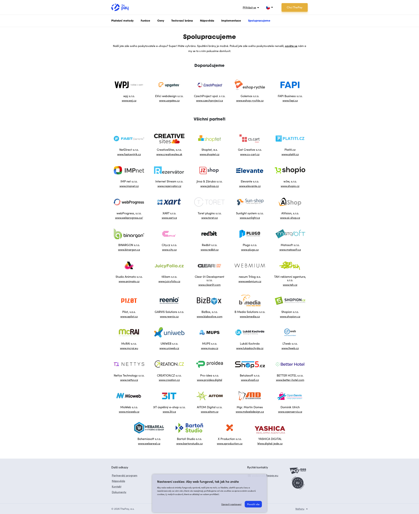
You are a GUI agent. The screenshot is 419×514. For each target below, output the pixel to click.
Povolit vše (253, 504)
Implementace (231, 21)
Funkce (145, 21)
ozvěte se (291, 46)
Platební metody (122, 21)
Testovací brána (182, 21)
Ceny (160, 21)
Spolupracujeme (259, 21)
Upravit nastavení (231, 504)
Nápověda (207, 21)
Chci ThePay (294, 7)
